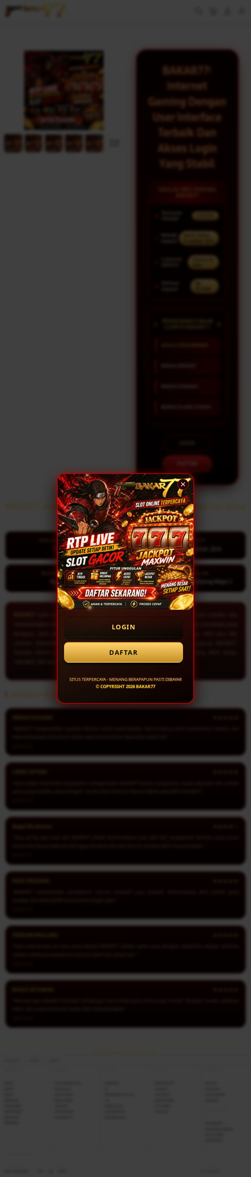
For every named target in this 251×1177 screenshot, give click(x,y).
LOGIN (124, 626)
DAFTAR (123, 652)
